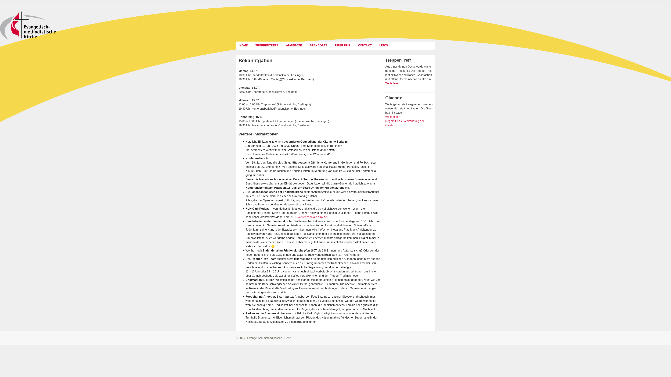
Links (383, 45)
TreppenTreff (266, 45)
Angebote (294, 45)
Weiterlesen (392, 83)
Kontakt (365, 45)
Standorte (318, 45)
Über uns (342, 45)
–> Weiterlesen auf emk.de (310, 217)
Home (243, 45)
